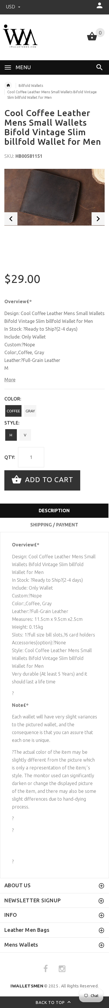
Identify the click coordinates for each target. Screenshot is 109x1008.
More (9, 379)
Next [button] (98, 218)
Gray (30, 411)
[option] (54, 197)
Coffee (13, 411)
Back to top (51, 1002)
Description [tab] (54, 510)
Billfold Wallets (31, 85)
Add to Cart (48, 480)
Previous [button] (10, 218)
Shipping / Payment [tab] (54, 524)
